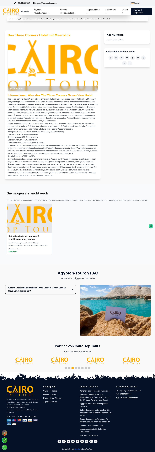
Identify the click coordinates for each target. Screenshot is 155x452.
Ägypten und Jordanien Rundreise (95, 391)
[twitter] (121, 57)
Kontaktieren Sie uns (52, 398)
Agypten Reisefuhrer (24, 19)
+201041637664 (23, 3)
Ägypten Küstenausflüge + (68, 11)
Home (10, 19)
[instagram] (116, 57)
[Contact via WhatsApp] (4, 440)
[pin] (138, 57)
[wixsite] (124, 63)
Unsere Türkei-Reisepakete (91, 425)
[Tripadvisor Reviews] (151, 226)
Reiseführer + (111, 11)
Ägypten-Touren (50, 402)
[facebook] (110, 57)
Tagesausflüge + (93, 11)
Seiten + (125, 11)
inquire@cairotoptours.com (46, 3)
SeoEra (77, 449)
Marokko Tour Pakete (89, 435)
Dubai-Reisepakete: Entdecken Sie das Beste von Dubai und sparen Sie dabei (95, 412)
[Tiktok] (130, 63)
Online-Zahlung (50, 395)
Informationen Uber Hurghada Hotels (49, 19)
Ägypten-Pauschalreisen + (41, 11)
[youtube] (127, 57)
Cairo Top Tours (50, 391)
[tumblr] (132, 57)
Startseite (24, 11)
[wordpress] (143, 57)
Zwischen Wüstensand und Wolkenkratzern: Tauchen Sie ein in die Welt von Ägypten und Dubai (95, 397)
